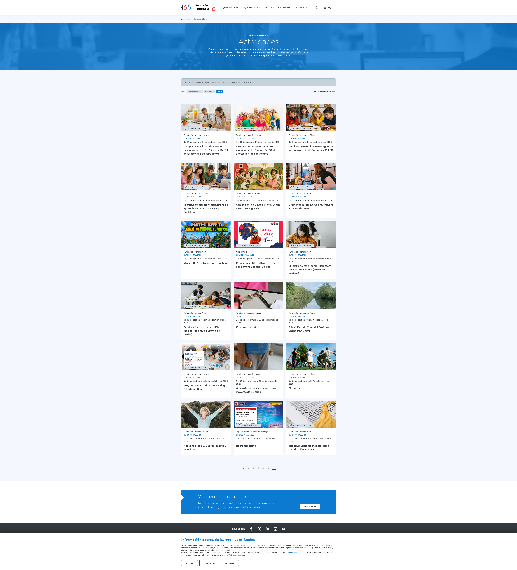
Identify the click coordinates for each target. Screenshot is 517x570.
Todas (219, 91)
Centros (268, 7)
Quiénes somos (230, 7)
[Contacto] (325, 7)
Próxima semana (195, 91)
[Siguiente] (274, 468)
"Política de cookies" (236, 555)
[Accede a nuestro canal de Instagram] (275, 529)
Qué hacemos (251, 7)
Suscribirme (310, 506)
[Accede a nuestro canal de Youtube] (283, 529)
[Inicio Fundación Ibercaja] (198, 7)
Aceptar (189, 563)
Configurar (209, 563)
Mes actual (209, 91)
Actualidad (301, 7)
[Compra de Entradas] (320, 7)
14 (268, 467)
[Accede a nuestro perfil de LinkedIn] (267, 529)
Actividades (284, 7)
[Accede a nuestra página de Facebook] (251, 529)
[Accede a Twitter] (259, 529)
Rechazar (230, 563)
